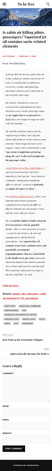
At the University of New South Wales (24, 168)
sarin (7, 323)
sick (16, 323)
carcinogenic (11, 310)
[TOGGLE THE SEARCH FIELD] (47, 4)
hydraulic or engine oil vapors (20, 315)
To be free (26, 3)
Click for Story (11, 285)
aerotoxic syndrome (29, 306)
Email (6, 420)
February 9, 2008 (27, 56)
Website (7, 433)
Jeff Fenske (9, 56)
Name (6, 406)
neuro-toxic (29, 319)
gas (24, 310)
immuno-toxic (12, 319)
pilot (42, 319)
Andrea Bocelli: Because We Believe (29, 353)
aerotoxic (10, 306)
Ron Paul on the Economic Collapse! (23, 339)
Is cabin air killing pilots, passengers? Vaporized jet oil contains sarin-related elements (24, 39)
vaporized (27, 323)
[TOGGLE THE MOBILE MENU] (4, 4)
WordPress (33, 465)
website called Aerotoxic (22, 196)
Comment (9, 373)
